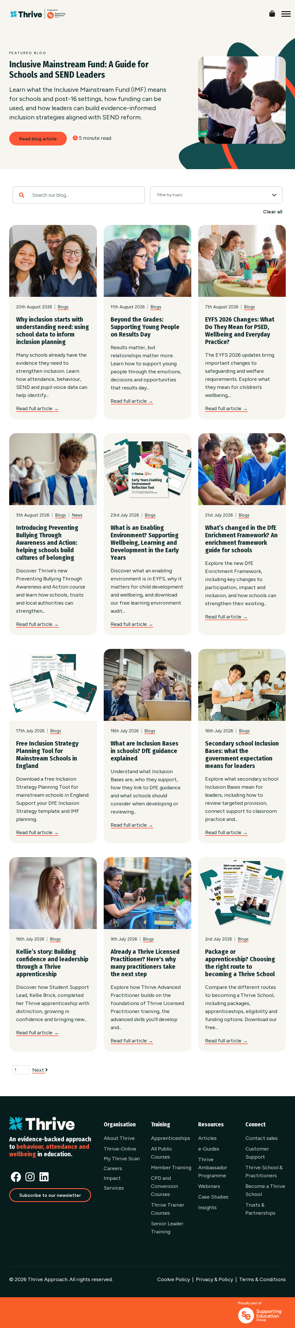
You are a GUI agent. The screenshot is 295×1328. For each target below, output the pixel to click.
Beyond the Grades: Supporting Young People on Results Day (145, 327)
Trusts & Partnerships (260, 1209)
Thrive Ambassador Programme (212, 1167)
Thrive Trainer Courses (167, 1209)
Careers (113, 1168)
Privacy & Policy (214, 1279)
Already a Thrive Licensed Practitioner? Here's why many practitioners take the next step (145, 963)
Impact (112, 1178)
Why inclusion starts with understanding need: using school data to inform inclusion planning (52, 331)
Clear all (272, 212)
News (77, 515)
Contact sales (261, 1138)
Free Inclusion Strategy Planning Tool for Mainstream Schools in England (47, 755)
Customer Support (257, 1153)
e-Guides (208, 1149)
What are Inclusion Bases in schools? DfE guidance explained (144, 751)
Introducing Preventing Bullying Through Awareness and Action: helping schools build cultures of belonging (47, 542)
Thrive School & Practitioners (264, 1171)
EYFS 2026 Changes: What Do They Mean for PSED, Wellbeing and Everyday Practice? (239, 331)
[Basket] (276, 12)
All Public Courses (161, 1153)
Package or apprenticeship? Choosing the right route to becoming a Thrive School (240, 963)
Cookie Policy (173, 1279)
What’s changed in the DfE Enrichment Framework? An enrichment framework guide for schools (241, 539)
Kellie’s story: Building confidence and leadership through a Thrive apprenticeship (52, 963)
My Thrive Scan (122, 1158)
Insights (207, 1207)
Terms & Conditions (262, 1279)
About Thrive (119, 1138)
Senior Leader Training (167, 1227)
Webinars (209, 1186)
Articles (207, 1138)
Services (114, 1188)
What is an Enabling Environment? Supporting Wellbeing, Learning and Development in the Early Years (145, 542)
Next (38, 1070)
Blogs (63, 306)
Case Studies (213, 1197)
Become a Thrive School (265, 1190)
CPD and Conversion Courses (164, 1186)
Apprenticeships (170, 1138)
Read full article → (37, 408)
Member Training (171, 1167)
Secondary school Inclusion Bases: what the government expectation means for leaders (242, 755)
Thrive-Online (120, 1149)
